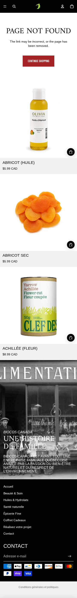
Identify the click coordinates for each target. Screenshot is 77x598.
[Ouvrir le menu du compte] (62, 6)
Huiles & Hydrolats (15, 500)
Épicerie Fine (12, 513)
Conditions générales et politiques (38, 587)
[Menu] (5, 6)
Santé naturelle (13, 506)
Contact (8, 533)
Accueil (8, 486)
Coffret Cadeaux (14, 520)
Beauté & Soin (13, 493)
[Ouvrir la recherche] (14, 6)
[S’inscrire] (70, 556)
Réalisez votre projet (17, 527)
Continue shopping (38, 61)
